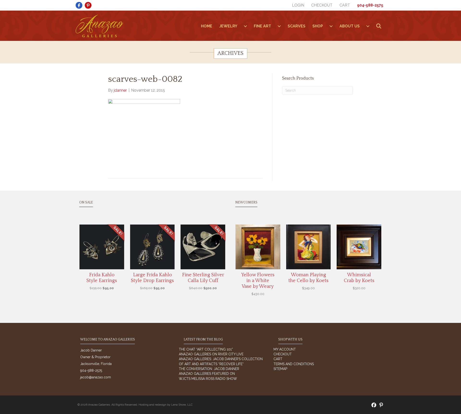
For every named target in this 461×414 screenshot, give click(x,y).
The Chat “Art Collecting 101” (206, 349)
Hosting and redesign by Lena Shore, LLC (166, 404)
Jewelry (228, 26)
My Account (284, 349)
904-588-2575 (370, 5)
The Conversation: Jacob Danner (209, 369)
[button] (380, 26)
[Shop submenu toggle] (331, 26)
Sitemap (280, 369)
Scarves (296, 26)
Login (298, 5)
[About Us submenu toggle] (368, 26)
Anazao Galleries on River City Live (211, 354)
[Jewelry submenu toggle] (245, 26)
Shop (317, 26)
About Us (350, 26)
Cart (345, 5)
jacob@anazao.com (95, 377)
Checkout (322, 5)
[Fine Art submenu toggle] (279, 26)
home (206, 26)
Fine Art (262, 26)
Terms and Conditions (293, 364)
